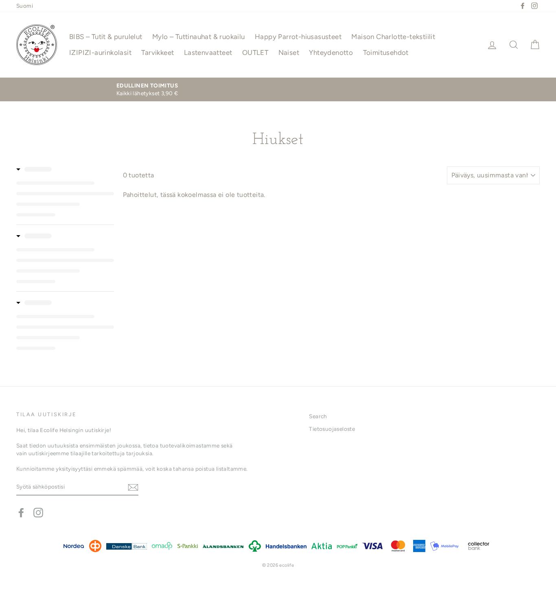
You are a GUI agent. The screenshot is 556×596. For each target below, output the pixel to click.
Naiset (288, 52)
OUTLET (255, 52)
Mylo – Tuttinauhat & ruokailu (198, 37)
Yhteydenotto (331, 52)
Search (318, 416)
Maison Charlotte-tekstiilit (393, 37)
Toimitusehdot (386, 52)
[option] (147, 89)
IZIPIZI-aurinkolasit (100, 52)
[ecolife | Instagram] (38, 512)
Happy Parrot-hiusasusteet (298, 37)
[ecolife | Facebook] (21, 512)
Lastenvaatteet (208, 52)
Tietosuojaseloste (332, 429)
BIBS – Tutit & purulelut (105, 37)
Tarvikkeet (157, 52)
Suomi (24, 5)
